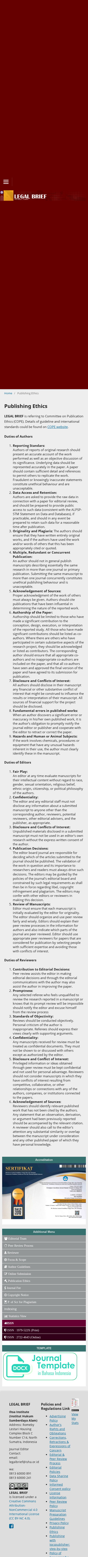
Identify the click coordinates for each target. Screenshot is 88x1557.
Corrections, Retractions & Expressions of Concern (60, 1443)
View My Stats (75, 1418)
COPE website (57, 427)
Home (8, 393)
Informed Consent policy (60, 1486)
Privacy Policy (59, 1523)
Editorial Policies (56, 1469)
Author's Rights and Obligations (58, 1429)
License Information (58, 1495)
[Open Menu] (6, 181)
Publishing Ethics (57, 1529)
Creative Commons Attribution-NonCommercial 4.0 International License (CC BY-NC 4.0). (24, 1509)
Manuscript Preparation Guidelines (58, 1514)
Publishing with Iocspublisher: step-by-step (60, 1542)
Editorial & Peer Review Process (58, 1459)
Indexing (10, 1309)
